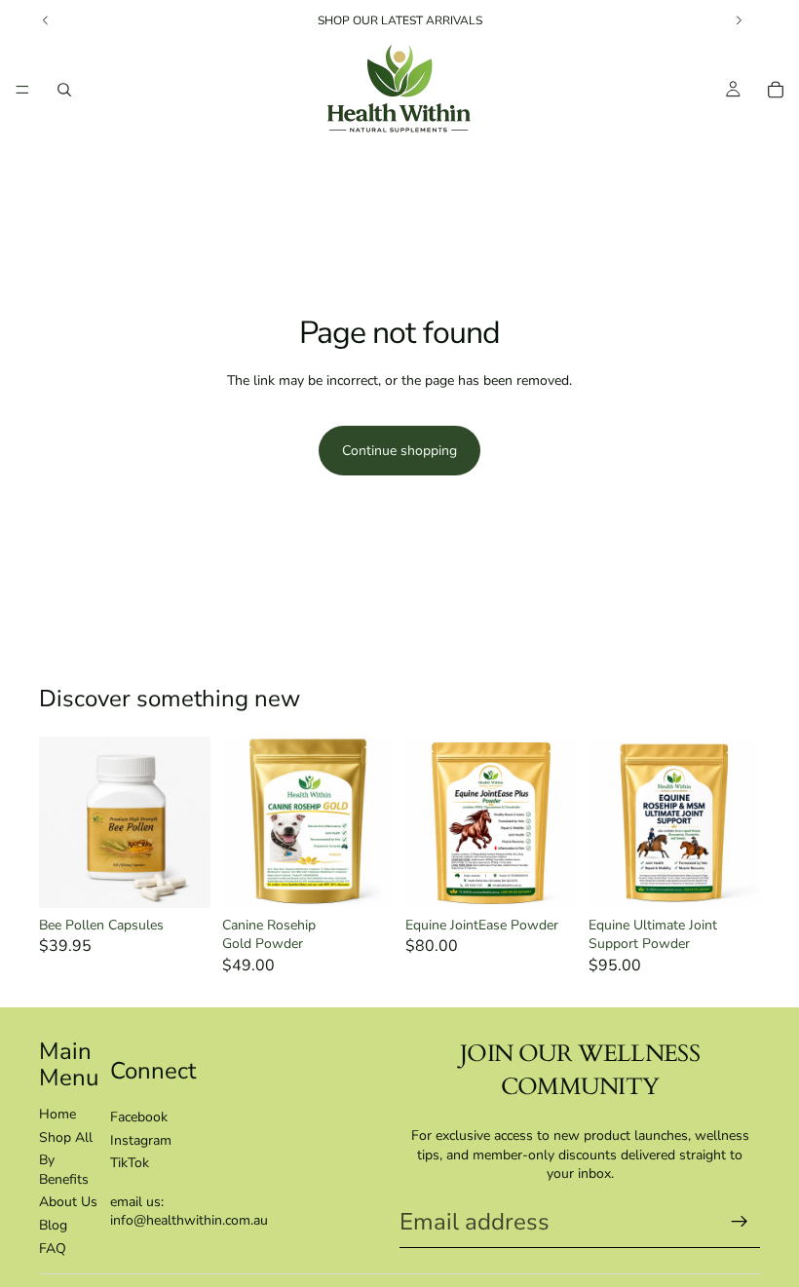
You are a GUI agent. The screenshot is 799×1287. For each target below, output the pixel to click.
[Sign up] (739, 1221)
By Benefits (64, 1170)
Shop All (66, 1137)
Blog (53, 1225)
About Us (68, 1201)
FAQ (52, 1248)
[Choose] (180, 877)
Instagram (140, 1140)
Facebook (139, 1117)
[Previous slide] (60, 822)
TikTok (129, 1163)
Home (57, 1114)
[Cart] (775, 89)
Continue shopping (399, 450)
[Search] (64, 89)
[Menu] (22, 89)
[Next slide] (189, 822)
